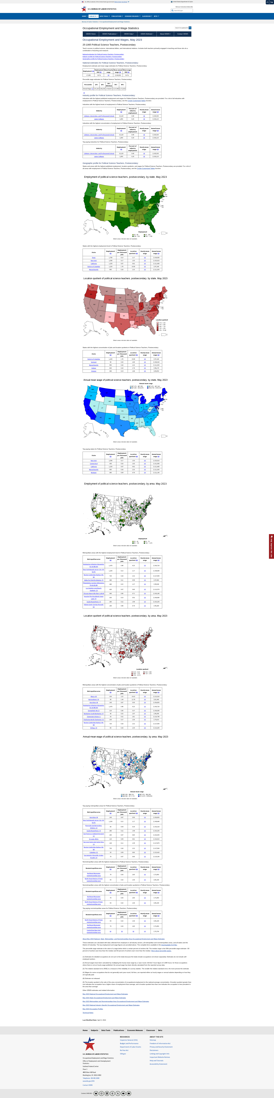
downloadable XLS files (169, 945)
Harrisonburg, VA (93, 699)
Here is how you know (120, 2)
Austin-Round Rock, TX (94, 602)
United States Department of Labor (183, 2)
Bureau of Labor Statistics (90, 22)
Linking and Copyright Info (159, 1054)
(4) (108, 75)
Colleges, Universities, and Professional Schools (99, 116)
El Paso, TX (93, 728)
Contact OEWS (88, 1085)
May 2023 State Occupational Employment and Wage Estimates (104, 998)
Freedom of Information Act (160, 1043)
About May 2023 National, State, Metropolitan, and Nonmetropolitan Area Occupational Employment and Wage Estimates (124, 939)
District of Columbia (94, 266)
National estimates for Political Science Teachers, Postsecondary (103, 54)
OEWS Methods (146, 34)
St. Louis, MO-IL (93, 839)
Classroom (150, 1030)
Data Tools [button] (104, 16)
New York (94, 260)
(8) (110, 931)
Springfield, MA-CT (94, 711)
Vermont (93, 362)
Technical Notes (88, 1013)
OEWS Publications (109, 34)
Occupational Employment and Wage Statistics (115, 22)
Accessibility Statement (158, 1064)
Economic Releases (135, 1030)
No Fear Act (124, 1050)
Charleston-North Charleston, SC (93, 720)
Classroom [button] (146, 16)
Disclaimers (154, 1050)
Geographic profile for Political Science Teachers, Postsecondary (103, 59)
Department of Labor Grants (130, 1047)
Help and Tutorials (156, 1060)
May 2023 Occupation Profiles (93, 1009)
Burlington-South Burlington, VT (94, 714)
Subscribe (190, 7)
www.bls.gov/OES (89, 1081)
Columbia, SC (94, 852)
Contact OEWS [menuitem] (182, 34)
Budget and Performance (129, 1043)
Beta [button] (156, 16)
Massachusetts (93, 269)
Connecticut (94, 464)
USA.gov (123, 1054)
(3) (100, 72)
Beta (160, 1030)
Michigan (93, 473)
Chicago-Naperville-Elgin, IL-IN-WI (93, 593)
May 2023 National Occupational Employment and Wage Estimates (105, 994)
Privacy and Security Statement (161, 1047)
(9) (137, 253)
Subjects (94, 1030)
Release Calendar (181, 7)
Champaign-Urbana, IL (94, 717)
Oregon (93, 371)
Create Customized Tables (137, 101)
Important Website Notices (160, 1057)
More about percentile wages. (161, 951)
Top (271, 2)
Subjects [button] (93, 16)
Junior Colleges (99, 119)
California (94, 263)
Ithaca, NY (94, 696)
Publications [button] (117, 16)
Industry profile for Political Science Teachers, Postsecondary (102, 57)
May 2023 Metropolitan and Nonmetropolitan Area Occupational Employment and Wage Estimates (116, 1001)
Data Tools (105, 1030)
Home (85, 1030)
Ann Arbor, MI (94, 702)
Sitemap (153, 1040)
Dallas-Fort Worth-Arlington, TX (93, 580)
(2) (120, 72)
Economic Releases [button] (132, 16)
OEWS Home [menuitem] (91, 34)
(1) (93, 71)
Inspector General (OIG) (129, 1040)
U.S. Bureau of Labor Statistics (102, 9)
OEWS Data (128, 34)
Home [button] (84, 16)
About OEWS (164, 34)
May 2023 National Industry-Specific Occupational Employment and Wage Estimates (111, 1005)
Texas (93, 257)
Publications (119, 1030)
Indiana (94, 368)
